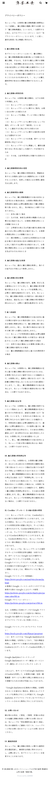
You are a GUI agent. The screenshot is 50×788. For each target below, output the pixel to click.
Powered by (22, 776)
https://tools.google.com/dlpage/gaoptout (24, 634)
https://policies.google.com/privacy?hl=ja (23, 603)
